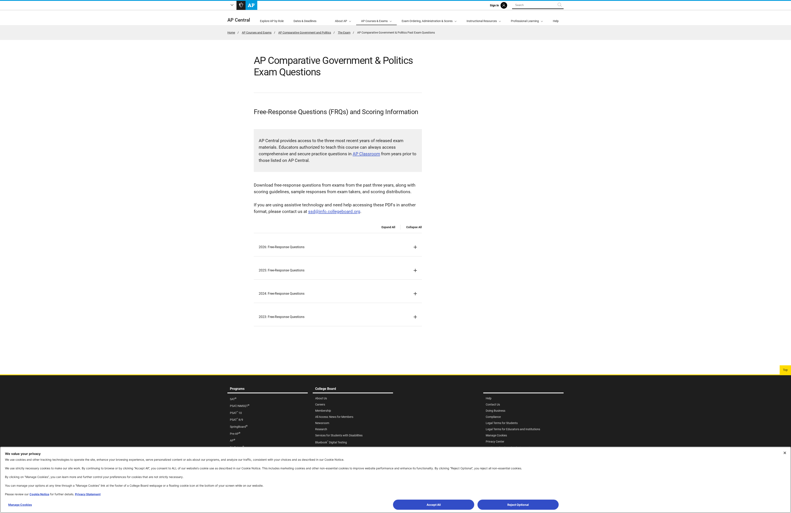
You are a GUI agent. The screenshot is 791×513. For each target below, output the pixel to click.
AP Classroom (366, 153)
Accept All (434, 504)
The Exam (344, 32)
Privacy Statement (88, 494)
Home (231, 32)
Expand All (388, 227)
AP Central (238, 20)
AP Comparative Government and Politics (304, 32)
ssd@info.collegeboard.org (334, 211)
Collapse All (414, 227)
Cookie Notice (39, 494)
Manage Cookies (20, 504)
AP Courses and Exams (256, 32)
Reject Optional (518, 504)
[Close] (784, 452)
